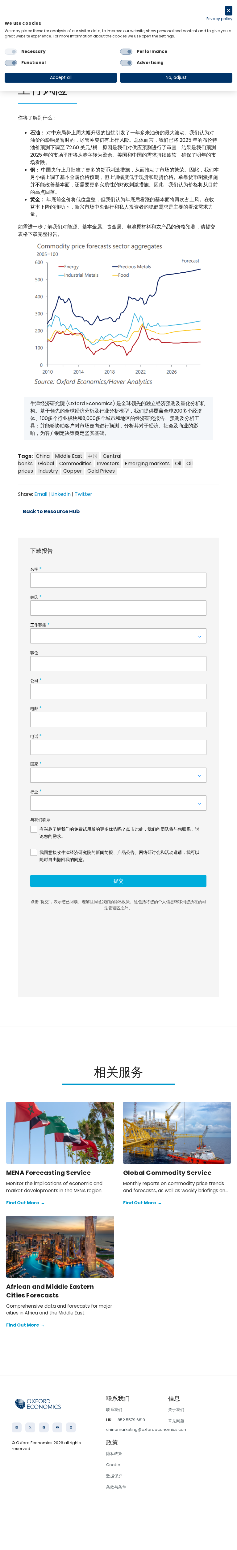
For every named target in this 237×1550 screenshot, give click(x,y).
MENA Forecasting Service (48, 1172)
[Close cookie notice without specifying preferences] (228, 10)
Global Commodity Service (167, 1172)
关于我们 (176, 1409)
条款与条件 (116, 1487)
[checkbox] (11, 52)
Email (40, 494)
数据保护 (114, 1476)
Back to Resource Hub (51, 511)
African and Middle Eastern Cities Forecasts (50, 1291)
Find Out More (25, 1203)
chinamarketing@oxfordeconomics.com (147, 1429)
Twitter (83, 494)
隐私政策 (114, 1453)
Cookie (113, 1464)
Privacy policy (219, 18)
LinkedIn (61, 494)
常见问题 (176, 1420)
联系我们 (114, 1409)
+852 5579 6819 (130, 1419)
